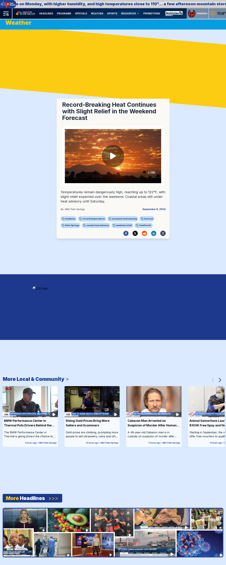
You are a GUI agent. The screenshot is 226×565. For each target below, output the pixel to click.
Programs (64, 13)
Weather (97, 13)
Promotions (151, 13)
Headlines (46, 13)
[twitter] (135, 233)
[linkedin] (153, 233)
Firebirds (202, 13)
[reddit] (144, 233)
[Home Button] (26, 13)
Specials (81, 13)
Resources (128, 13)
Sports (112, 13)
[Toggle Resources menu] (138, 13)
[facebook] (126, 233)
